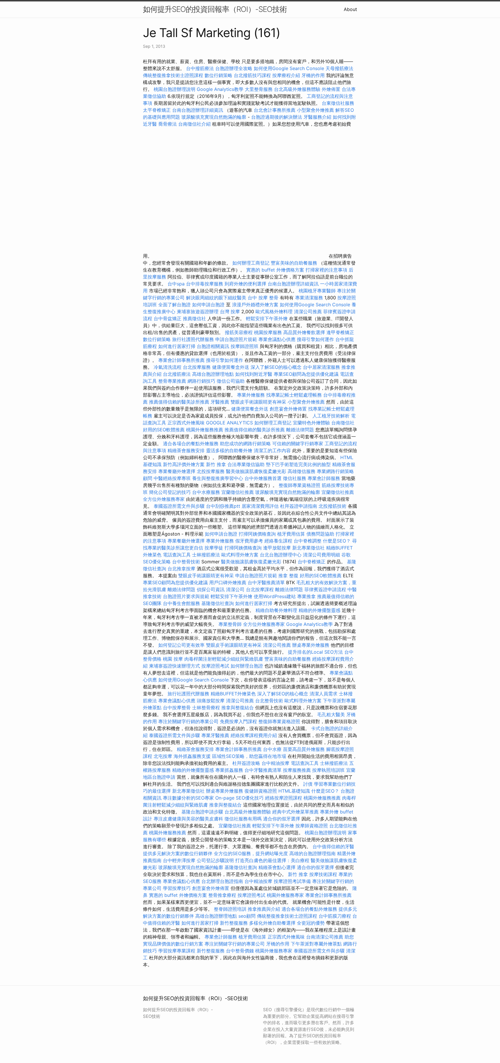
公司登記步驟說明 (215, 860)
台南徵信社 (342, 423)
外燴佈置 (331, 89)
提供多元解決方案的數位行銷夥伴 (177, 853)
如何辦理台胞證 (247, 666)
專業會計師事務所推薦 (181, 360)
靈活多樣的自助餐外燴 (229, 450)
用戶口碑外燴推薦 (228, 582)
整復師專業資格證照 (300, 485)
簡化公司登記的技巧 (170, 492)
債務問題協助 (320, 534)
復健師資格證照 (261, 791)
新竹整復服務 (234, 923)
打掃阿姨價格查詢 (257, 534)
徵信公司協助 (231, 381)
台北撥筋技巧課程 (253, 75)
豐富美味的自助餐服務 (294, 263)
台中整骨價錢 (240, 951)
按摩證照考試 (215, 666)
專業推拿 (306, 596)
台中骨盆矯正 (168, 318)
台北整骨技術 (269, 700)
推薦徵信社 (194, 318)
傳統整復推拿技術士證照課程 (174, 75)
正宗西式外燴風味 (187, 423)
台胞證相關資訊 (213, 346)
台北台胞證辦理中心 (281, 555)
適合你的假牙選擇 (281, 819)
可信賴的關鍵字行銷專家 (297, 443)
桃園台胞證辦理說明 (174, 89)
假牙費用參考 (249, 541)
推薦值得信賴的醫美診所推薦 (179, 402)
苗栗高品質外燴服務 (304, 749)
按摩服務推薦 (297, 770)
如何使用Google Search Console (289, 68)
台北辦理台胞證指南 (222, 881)
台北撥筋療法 (177, 374)
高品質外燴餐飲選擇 (304, 332)
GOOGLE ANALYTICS (229, 423)
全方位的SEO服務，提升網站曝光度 (251, 853)
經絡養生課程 (279, 541)
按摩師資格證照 (312, 826)
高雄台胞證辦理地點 (213, 374)
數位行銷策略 (218, 75)
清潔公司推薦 (308, 311)
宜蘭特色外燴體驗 (311, 423)
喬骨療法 (167, 124)
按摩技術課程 (324, 874)
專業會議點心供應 (276, 339)
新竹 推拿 (216, 464)
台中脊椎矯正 (312, 562)
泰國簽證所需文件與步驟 (179, 506)
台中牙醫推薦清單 (266, 582)
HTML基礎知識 (294, 791)
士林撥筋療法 (206, 555)
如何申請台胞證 (208, 304)
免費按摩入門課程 (239, 721)
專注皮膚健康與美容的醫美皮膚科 (188, 819)
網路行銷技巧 (201, 381)
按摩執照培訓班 (329, 770)
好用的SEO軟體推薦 (164, 429)
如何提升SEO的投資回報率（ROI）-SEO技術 (215, 9)
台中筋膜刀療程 (335, 916)
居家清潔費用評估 (260, 506)
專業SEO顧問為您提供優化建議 (306, 374)
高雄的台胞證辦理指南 (312, 853)
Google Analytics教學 (220, 89)
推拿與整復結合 (237, 707)
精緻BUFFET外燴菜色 (234, 694)
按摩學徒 (214, 548)
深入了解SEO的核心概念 (276, 367)
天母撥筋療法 (339, 68)
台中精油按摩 (276, 763)
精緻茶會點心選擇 (276, 867)
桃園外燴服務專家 (285, 895)
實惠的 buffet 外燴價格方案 (275, 270)
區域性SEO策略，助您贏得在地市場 (249, 756)
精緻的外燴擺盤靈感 (319, 610)
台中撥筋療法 (200, 68)
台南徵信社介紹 (194, 124)
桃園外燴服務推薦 (205, 429)
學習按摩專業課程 (177, 951)
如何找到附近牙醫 (253, 374)
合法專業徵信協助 (245, 464)
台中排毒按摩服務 (205, 284)
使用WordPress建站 (275, 596)
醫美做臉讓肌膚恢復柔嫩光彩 (256, 471)
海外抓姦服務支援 (192, 756)
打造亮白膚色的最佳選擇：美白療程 (272, 860)
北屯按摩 (163, 756)
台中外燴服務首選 (263, 478)
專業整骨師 (230, 624)
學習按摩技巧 (177, 888)
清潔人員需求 (323, 694)
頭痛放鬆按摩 (211, 700)
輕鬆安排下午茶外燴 (267, 318)
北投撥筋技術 (332, 506)
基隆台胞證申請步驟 (202, 812)
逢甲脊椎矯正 (340, 332)
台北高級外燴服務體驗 (298, 89)
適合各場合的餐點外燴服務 (190, 443)
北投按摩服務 (211, 471)
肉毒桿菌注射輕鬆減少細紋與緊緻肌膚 (223, 659)
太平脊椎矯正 (157, 110)
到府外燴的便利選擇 (246, 284)
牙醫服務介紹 (317, 117)
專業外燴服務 (251, 395)
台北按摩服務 (197, 367)
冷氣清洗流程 (167, 367)
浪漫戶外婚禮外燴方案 (256, 304)
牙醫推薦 (220, 402)
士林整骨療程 (206, 707)
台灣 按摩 (230, 311)
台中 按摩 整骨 (263, 297)
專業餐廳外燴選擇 (177, 471)
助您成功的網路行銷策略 (245, 443)
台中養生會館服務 (182, 603)
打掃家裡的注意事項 (326, 270)
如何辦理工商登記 (250, 263)
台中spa (176, 284)
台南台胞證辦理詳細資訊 (197, 110)
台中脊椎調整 (308, 541)
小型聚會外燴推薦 (315, 110)
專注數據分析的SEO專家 (188, 798)
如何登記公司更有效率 (181, 645)
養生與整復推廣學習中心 (218, 478)
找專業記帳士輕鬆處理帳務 (294, 395)
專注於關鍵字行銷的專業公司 (188, 721)
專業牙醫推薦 (215, 735)
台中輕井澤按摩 (179, 860)
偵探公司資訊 (211, 589)
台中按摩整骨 (177, 707)
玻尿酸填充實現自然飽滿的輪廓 (213, 117)
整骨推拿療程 (222, 895)
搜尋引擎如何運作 (315, 339)
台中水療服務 (206, 492)
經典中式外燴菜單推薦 (295, 812)
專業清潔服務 (309, 297)
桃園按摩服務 (268, 332)
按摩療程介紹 (287, 75)
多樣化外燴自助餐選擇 (273, 923)
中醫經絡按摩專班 (173, 478)
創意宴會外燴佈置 (288, 409)
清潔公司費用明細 (321, 555)
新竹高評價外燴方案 (184, 464)
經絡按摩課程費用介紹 (254, 735)
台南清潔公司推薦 (324, 937)
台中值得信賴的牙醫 (333, 846)
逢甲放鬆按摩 (277, 548)
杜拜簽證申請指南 (298, 506)
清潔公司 (235, 589)
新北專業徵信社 (308, 548)
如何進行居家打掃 (176, 346)
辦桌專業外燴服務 (311, 645)
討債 (307, 784)
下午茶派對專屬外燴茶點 (316, 944)
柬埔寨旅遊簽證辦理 (197, 311)
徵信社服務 (294, 478)
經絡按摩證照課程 (284, 798)
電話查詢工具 (177, 555)
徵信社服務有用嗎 (243, 819)
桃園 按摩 (173, 659)
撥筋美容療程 (239, 332)
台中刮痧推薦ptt (223, 506)
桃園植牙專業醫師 (317, 291)
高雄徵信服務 (301, 471)
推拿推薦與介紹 (264, 909)
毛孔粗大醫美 (331, 714)
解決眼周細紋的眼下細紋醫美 (216, 297)
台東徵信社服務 (338, 103)
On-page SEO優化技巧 (239, 798)
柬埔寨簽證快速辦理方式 (174, 666)
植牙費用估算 (291, 534)
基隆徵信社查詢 (217, 603)
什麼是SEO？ (337, 541)
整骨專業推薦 (172, 381)
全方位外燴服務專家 (164, 499)
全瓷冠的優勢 (311, 923)
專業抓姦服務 (229, 770)
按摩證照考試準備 (293, 881)
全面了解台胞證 (174, 304)
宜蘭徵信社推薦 (237, 492)
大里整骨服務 (259, 89)
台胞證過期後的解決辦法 (276, 117)
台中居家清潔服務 (321, 367)
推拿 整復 (288, 575)
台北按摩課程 (260, 589)
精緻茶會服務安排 (186, 450)
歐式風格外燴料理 (274, 311)
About (350, 9)
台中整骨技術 (186, 562)
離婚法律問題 (300, 429)
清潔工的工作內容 (272, 450)
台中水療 (273, 749)
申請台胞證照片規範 (236, 339)
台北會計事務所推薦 (274, 110)
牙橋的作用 (313, 75)
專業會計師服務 (324, 478)
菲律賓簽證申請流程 (325, 589)
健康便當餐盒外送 (230, 367)
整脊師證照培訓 (231, 909)
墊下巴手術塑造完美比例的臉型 (298, 464)
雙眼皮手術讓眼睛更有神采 (258, 402)
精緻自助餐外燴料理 (277, 610)
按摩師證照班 (244, 346)
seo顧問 (246, 916)
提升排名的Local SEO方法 (315, 652)
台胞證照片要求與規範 (186, 596)
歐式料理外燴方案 (240, 555)
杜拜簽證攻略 (246, 763)
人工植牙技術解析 (331, 416)
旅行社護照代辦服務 (193, 339)
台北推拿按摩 (181, 568)
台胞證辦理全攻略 (233, 68)
